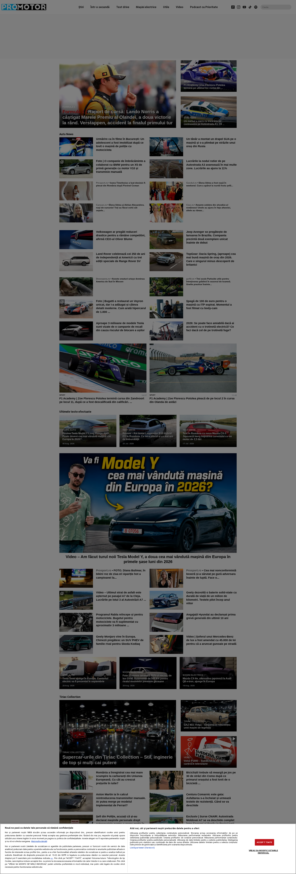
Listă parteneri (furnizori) (142, 848)
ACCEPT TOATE (264, 842)
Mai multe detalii (39, 841)
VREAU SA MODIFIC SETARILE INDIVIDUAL (263, 851)
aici (52, 858)
